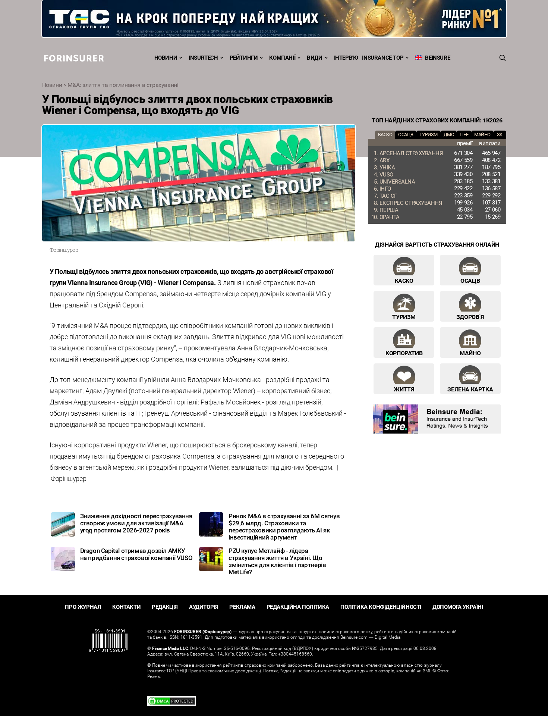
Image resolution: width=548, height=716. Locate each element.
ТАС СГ (388, 195)
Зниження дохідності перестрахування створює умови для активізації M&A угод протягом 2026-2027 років (136, 523)
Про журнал (83, 607)
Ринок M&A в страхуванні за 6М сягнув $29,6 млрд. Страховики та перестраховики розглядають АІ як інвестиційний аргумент (284, 526)
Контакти (126, 607)
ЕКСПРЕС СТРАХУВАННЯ (411, 202)
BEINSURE (436, 57)
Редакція (165, 607)
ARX (384, 160)
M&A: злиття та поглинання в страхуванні (122, 85)
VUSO (386, 174)
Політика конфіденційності (380, 607)
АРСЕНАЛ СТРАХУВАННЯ (411, 153)
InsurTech (203, 57)
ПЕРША (389, 209)
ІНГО (385, 188)
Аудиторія (203, 607)
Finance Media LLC (170, 648)
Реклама (242, 607)
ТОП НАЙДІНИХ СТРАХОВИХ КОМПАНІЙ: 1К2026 (437, 120)
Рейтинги (244, 57)
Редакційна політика (298, 607)
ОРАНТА (389, 217)
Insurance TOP (382, 57)
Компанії (282, 57)
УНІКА (387, 167)
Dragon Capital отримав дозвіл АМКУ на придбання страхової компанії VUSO (136, 554)
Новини (165, 57)
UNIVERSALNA (397, 181)
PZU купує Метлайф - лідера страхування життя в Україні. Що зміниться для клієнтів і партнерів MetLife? (277, 561)
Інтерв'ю (346, 57)
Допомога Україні (457, 607)
